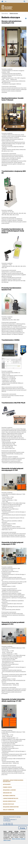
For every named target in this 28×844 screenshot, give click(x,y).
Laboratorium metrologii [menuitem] (10, 798)
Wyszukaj (24, 1)
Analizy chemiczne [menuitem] (8, 809)
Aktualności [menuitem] (6, 784)
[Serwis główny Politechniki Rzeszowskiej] (3, 1)
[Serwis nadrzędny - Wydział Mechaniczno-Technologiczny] (5, 1)
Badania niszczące (14, 13)
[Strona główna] (8, 7)
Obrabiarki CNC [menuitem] (7, 792)
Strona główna (5, 13)
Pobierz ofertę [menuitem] (7, 787)
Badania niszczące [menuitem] (8, 804)
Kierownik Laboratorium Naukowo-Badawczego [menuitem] (13, 781)
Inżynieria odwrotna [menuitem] (9, 795)
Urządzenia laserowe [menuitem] (9, 790)
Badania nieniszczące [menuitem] (9, 801)
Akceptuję (22, 828)
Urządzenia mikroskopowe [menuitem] (11, 806)
